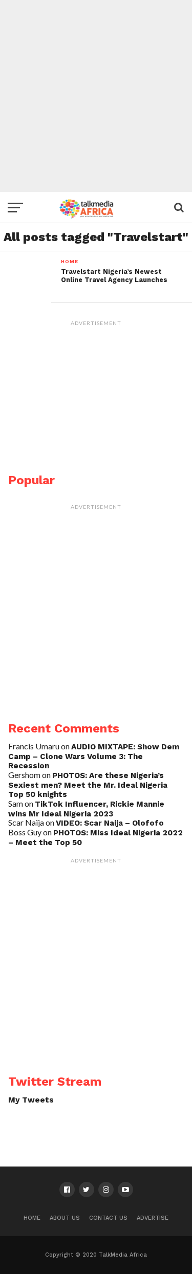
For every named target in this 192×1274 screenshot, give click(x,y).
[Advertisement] (96, 96)
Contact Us (108, 1218)
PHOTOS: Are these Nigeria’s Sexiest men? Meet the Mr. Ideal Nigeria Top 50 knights (87, 785)
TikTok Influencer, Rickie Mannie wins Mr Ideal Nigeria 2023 (86, 809)
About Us (65, 1218)
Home (32, 1218)
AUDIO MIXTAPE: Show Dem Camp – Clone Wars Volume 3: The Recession (93, 756)
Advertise (152, 1218)
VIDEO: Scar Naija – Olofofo (110, 823)
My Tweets (31, 1100)
